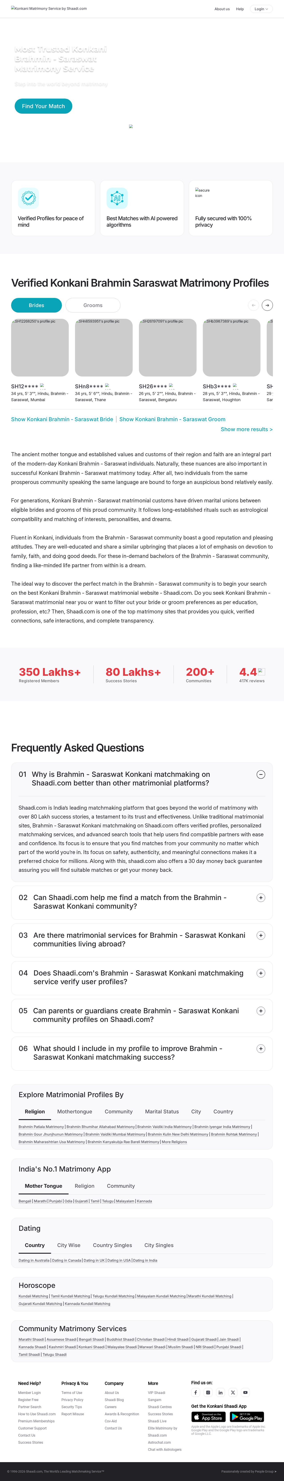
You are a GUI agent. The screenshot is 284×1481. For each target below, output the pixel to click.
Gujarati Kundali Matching (40, 1303)
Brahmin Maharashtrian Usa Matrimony (52, 1142)
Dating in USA (119, 1260)
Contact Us (26, 1435)
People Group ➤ (266, 1471)
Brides (36, 305)
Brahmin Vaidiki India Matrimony (164, 1126)
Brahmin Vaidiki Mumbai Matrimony (115, 1134)
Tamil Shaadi (29, 1354)
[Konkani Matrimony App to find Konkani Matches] (208, 1416)
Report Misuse (72, 1414)
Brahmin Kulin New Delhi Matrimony (178, 1134)
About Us (112, 1393)
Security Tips (71, 1407)
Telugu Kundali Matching (113, 1296)
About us (222, 9)
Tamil (95, 1201)
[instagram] (208, 1392)
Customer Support (32, 1428)
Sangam (154, 1400)
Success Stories (30, 1442)
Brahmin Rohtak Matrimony (234, 1134)
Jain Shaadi (229, 1339)
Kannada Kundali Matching (87, 1303)
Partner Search (29, 1407)
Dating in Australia (34, 1260)
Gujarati (81, 1201)
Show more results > (247, 429)
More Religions (174, 1142)
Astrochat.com (159, 1442)
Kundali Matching (33, 1296)
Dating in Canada (66, 1260)
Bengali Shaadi (91, 1339)
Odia (68, 1201)
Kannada (144, 1201)
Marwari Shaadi (152, 1347)
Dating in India (145, 1260)
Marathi (40, 1201)
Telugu (108, 1201)
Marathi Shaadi (31, 1339)
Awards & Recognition (122, 1414)
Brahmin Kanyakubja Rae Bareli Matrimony (123, 1142)
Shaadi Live (157, 1421)
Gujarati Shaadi (204, 1339)
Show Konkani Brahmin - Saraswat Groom (172, 419)
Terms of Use (71, 1393)
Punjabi (55, 1201)
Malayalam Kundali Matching (161, 1296)
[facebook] (195, 1392)
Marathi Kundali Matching (209, 1296)
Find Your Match (43, 106)
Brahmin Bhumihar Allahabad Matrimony (101, 1126)
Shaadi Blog (114, 1400)
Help (240, 9)
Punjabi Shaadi (228, 1347)
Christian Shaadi (151, 1339)
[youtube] (245, 1392)
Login (259, 9)
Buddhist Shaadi (120, 1339)
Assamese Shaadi (62, 1339)
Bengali (25, 1201)
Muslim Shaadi (180, 1347)
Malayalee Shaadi (122, 1347)
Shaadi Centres (160, 1407)
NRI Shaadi (205, 1347)
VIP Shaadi (156, 1393)
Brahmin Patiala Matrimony (41, 1126)
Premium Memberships (36, 1421)
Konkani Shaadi (92, 1347)
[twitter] (233, 1392)
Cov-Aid (111, 1421)
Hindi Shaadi (178, 1339)
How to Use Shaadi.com (37, 1414)
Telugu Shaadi (55, 1354)
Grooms (93, 305)
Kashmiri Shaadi (62, 1347)
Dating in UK (94, 1260)
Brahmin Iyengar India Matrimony (222, 1126)
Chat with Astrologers (164, 1449)
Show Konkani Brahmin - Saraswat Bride (62, 419)
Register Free (28, 1400)
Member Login (29, 1393)
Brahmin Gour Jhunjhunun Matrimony (51, 1134)
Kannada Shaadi (32, 1347)
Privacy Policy (72, 1400)
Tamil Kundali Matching (70, 1296)
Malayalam (125, 1201)
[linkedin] (220, 1392)
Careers (110, 1407)
